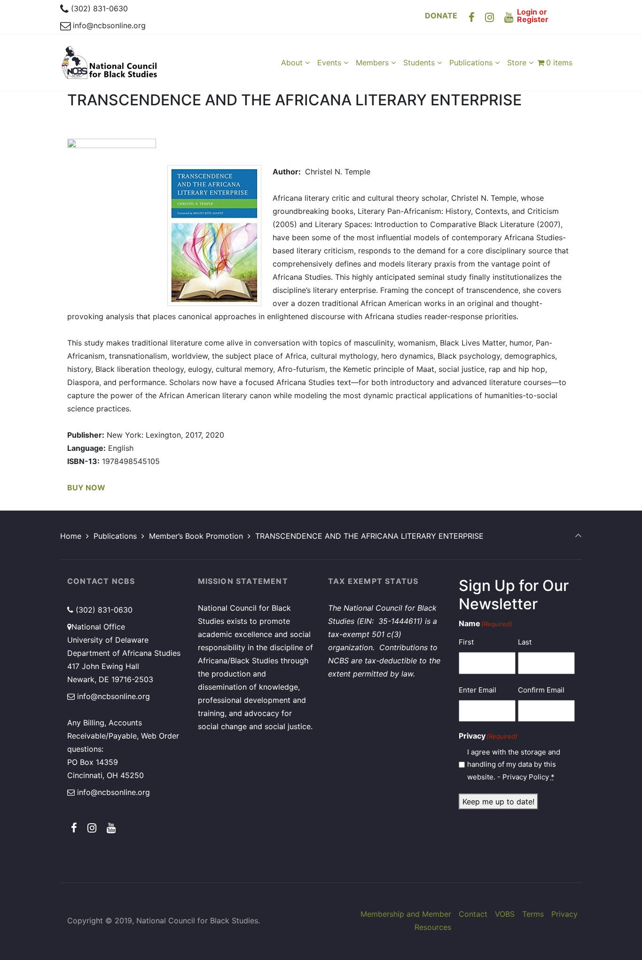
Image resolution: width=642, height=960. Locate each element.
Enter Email (477, 689)
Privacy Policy (525, 776)
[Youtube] (509, 17)
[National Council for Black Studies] (109, 62)
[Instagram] (489, 17)
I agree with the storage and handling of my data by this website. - (513, 764)
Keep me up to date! (498, 801)
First (466, 641)
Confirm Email (541, 689)
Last (525, 641)
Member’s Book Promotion (196, 536)
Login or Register (532, 15)
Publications (115, 536)
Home (70, 536)
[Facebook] (472, 17)
